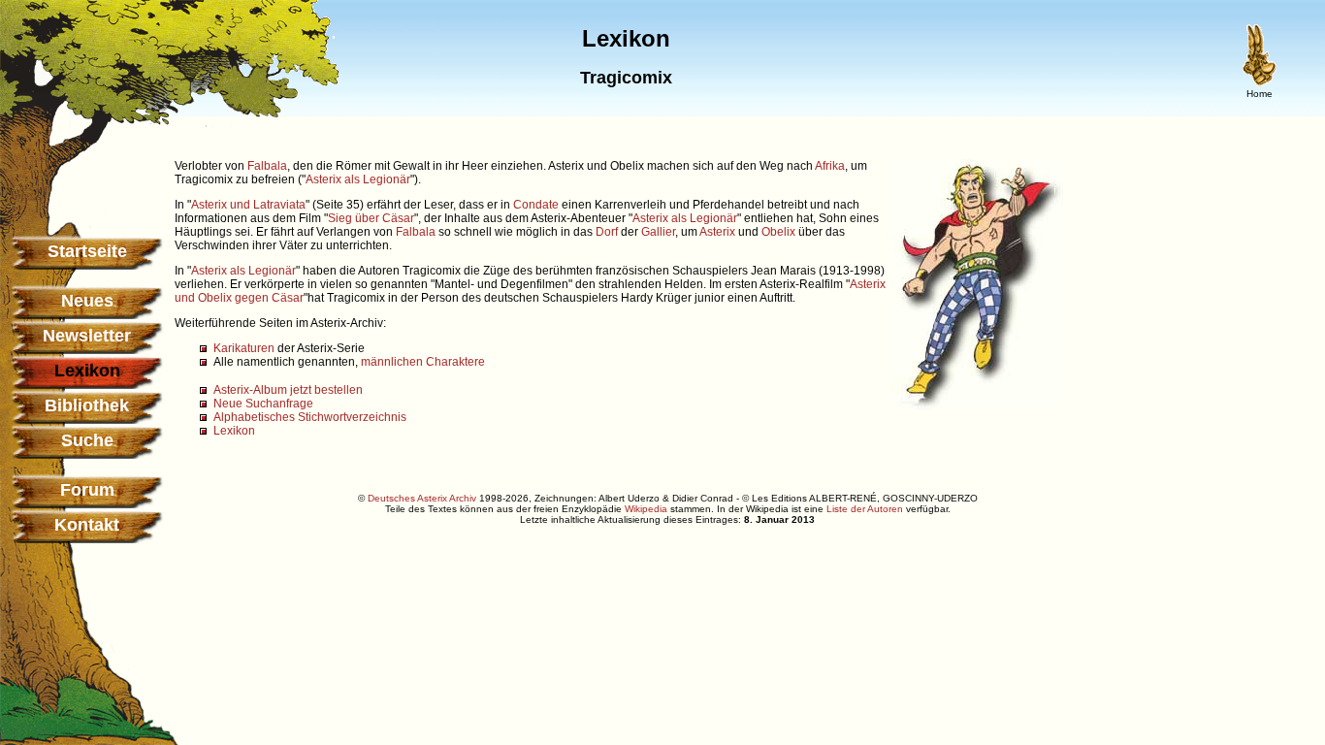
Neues (87, 300)
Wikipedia (646, 508)
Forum (87, 490)
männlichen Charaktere (423, 362)
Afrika (830, 166)
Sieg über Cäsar (371, 218)
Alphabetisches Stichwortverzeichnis (309, 417)
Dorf (607, 232)
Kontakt (86, 524)
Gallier (658, 232)
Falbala (267, 166)
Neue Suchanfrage (263, 403)
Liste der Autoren (864, 508)
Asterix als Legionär (358, 179)
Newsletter (87, 335)
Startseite (87, 251)
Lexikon (234, 430)
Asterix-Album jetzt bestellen (288, 390)
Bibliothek (87, 405)
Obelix (778, 232)
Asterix (717, 232)
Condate (536, 204)
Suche (87, 440)
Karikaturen (244, 348)
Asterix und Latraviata (248, 204)
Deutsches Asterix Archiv (422, 498)
